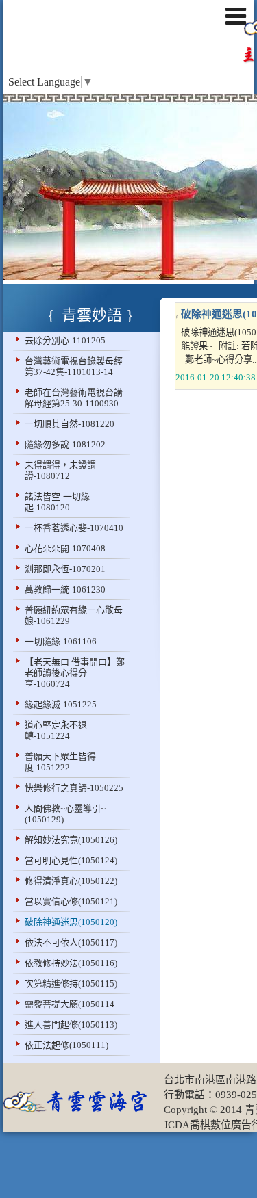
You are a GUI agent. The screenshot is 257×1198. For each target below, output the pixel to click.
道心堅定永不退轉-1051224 (56, 730)
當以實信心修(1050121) (71, 901)
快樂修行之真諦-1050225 (74, 788)
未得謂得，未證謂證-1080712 (60, 470)
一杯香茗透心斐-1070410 (74, 528)
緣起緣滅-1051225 (61, 704)
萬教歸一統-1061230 (65, 589)
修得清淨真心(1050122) (71, 881)
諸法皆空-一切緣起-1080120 (57, 501)
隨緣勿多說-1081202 (65, 444)
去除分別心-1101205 (65, 340)
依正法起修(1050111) (66, 1045)
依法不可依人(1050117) (71, 942)
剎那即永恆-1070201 (65, 569)
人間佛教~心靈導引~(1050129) (65, 813)
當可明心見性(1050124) (71, 860)
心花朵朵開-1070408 (65, 548)
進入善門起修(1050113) (71, 1024)
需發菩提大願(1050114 (69, 1004)
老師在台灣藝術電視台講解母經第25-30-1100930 (74, 397)
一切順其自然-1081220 (69, 424)
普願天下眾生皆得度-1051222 (60, 761)
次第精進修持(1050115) (71, 983)
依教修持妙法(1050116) (71, 963)
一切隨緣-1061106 (61, 641)
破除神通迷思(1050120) (71, 922)
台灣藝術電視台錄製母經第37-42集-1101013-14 (74, 366)
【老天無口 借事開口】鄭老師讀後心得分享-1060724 (75, 673)
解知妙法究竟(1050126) (71, 840)
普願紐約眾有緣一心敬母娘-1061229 (74, 615)
